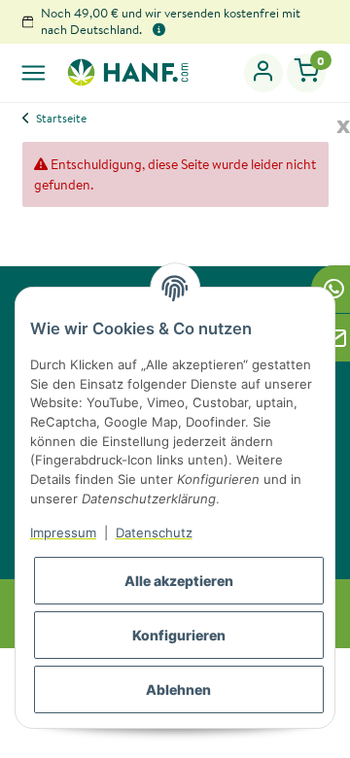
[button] (264, 73)
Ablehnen (178, 689)
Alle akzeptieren (178, 580)
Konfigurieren (179, 635)
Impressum (63, 532)
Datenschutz (154, 532)
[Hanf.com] (127, 72)
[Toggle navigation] (33, 72)
